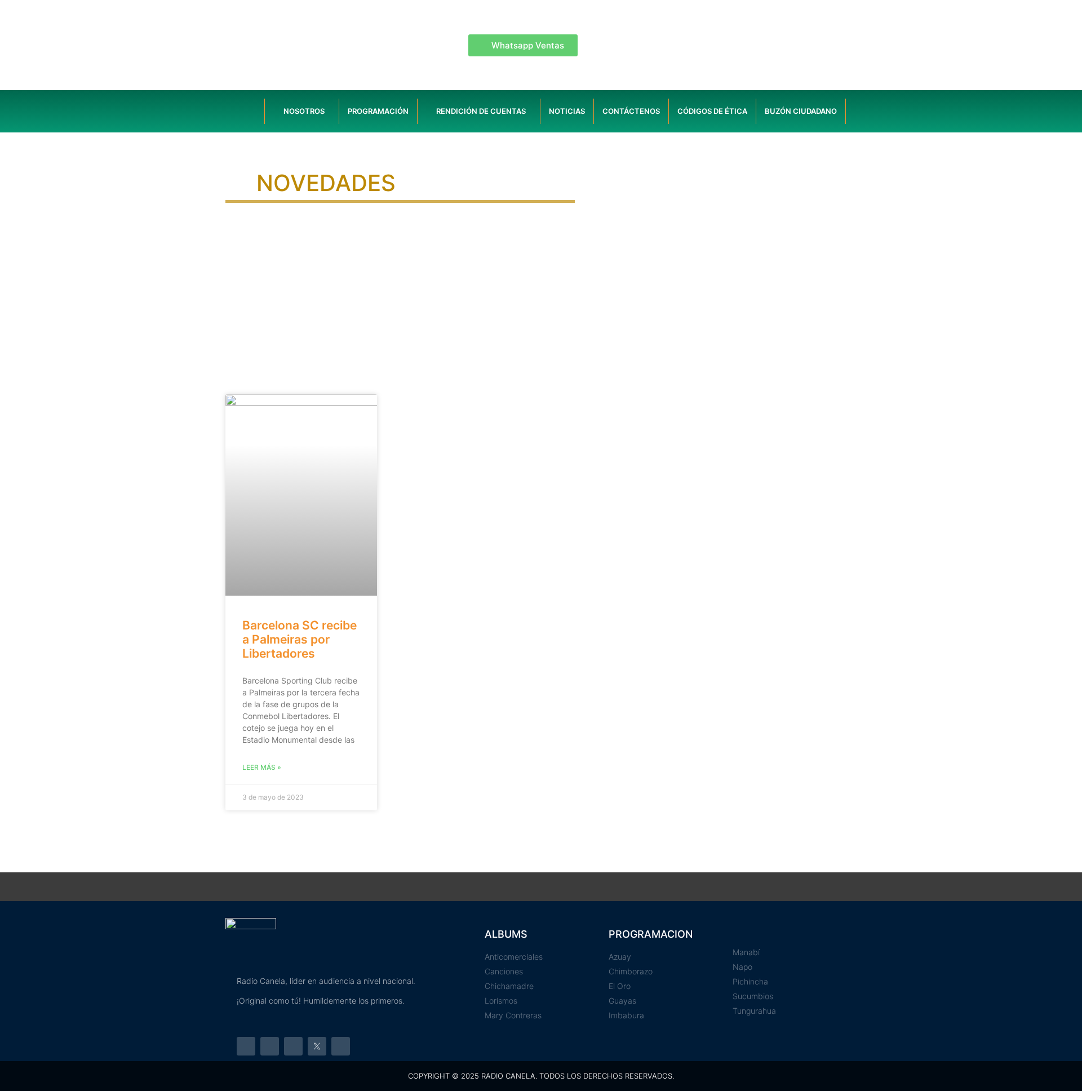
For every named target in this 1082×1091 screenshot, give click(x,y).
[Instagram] (269, 1046)
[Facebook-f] (246, 1046)
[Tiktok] (340, 1046)
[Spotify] (293, 1046)
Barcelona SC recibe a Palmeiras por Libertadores (299, 639)
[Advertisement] (541, 299)
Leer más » (261, 767)
